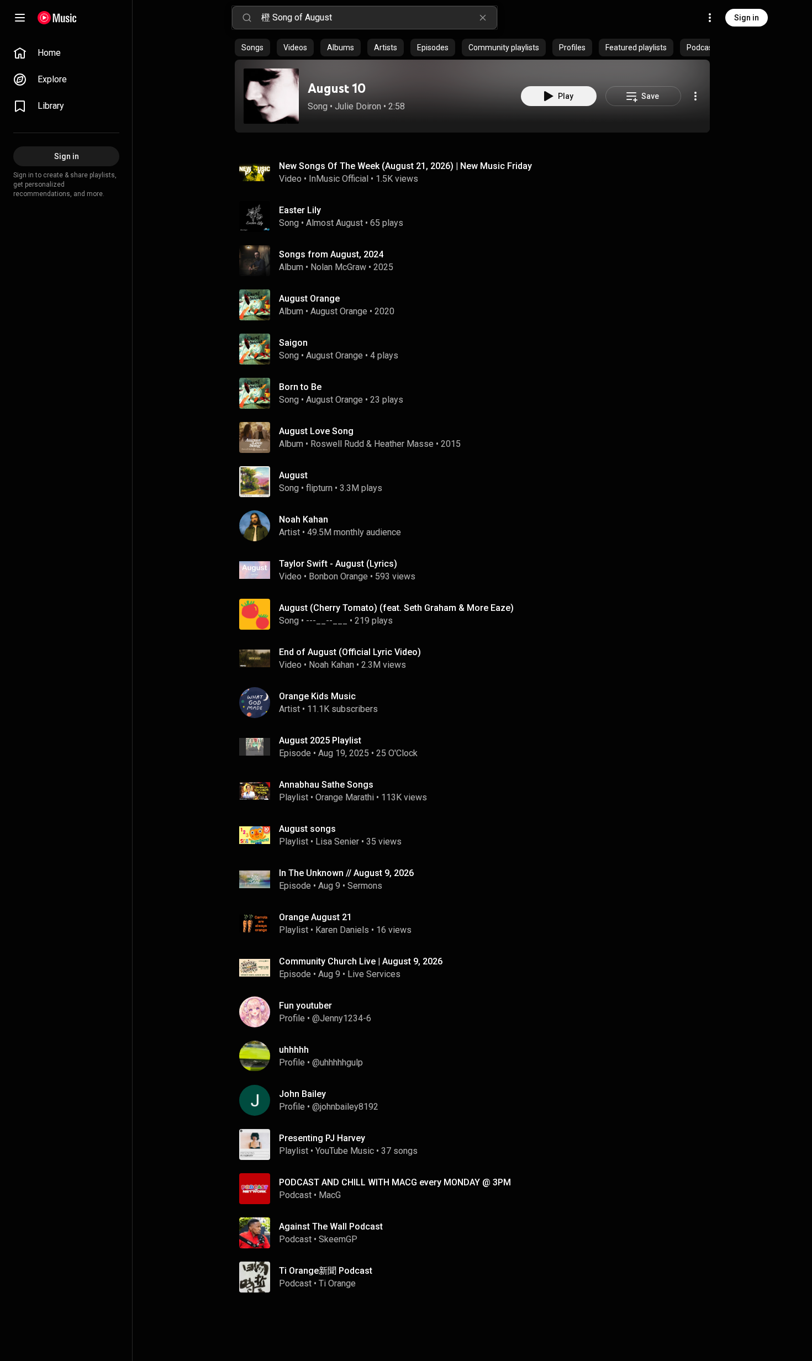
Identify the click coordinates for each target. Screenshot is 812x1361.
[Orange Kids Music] (477, 702)
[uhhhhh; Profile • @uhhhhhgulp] (477, 1056)
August (293, 475)
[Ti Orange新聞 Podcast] (477, 1277)
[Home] (57, 17)
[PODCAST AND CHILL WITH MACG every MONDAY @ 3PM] (477, 1189)
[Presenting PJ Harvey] (477, 1144)
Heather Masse (404, 444)
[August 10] (271, 96)
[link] (66, 53)
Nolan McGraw (338, 267)
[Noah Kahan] (477, 526)
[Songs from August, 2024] (477, 261)
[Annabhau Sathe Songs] (477, 791)
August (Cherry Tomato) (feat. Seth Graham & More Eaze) (396, 608)
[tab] (252, 47)
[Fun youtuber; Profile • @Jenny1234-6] (477, 1012)
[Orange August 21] (477, 923)
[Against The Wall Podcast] (477, 1233)
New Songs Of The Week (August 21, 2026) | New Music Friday (405, 166)
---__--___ (326, 620)
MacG (330, 1195)
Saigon (293, 342)
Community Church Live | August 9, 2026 (360, 961)
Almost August (334, 223)
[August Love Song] (477, 437)
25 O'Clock (397, 753)
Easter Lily (300, 210)
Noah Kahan (331, 665)
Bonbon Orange (338, 576)
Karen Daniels (342, 930)
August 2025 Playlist (320, 740)
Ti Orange (337, 1283)
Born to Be (300, 387)
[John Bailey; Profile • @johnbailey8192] (477, 1100)
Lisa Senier (337, 841)
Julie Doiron (358, 106)
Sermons (364, 885)
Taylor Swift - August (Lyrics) (338, 563)
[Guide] (20, 17)
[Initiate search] (247, 18)
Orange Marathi (344, 797)
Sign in (746, 17)
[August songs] (477, 835)
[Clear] (483, 18)
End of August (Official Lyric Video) (350, 652)
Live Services (373, 974)
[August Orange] (477, 305)
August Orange (338, 311)
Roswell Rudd (337, 444)
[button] (271, 96)
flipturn (319, 488)
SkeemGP (338, 1239)
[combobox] (379, 18)
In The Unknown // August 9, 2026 (346, 873)
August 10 (337, 88)
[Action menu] (695, 96)
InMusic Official (338, 178)
